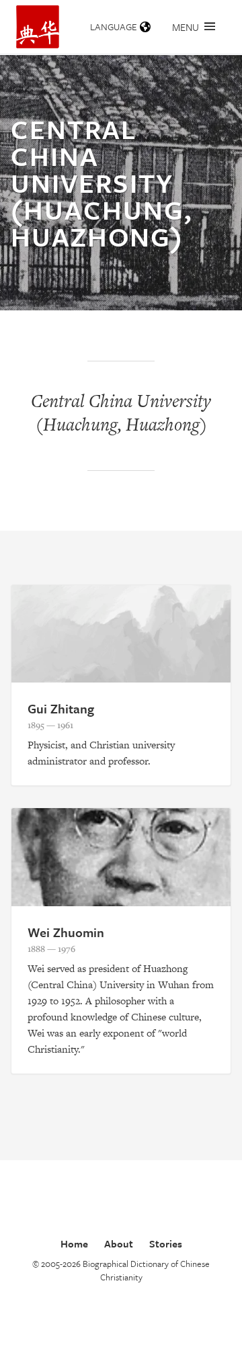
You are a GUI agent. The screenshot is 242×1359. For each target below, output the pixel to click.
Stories (165, 1243)
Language (113, 26)
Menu (185, 26)
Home (74, 1243)
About (118, 1243)
